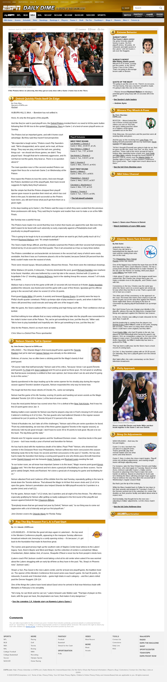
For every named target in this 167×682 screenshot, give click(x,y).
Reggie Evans (69, 296)
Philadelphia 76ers (54, 126)
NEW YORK (99, 2)
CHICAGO (64, 2)
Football (61, 639)
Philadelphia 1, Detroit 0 (79, 178)
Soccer (6, 658)
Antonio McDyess (45, 276)
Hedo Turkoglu (54, 459)
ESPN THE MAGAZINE (149, 643)
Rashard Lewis (71, 459)
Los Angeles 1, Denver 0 (80, 144)
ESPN (12, 8)
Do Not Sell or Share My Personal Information (89, 670)
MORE (33, 636)
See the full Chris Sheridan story (128, 167)
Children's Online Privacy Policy (88, 675)
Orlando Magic (39, 514)
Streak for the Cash (65, 646)
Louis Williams (118, 273)
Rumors (117, 20)
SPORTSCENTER (147, 649)
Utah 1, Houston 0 (77, 162)
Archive (14, 107)
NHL (40, 15)
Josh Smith (150, 153)
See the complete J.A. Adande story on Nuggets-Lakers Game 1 (42, 601)
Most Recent (90, 639)
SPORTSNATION (65, 651)
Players (64, 20)
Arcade (88, 650)
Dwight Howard (24, 459)
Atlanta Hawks (144, 157)
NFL (19, 15)
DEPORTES (23, 2)
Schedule (26, 20)
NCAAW (68, 15)
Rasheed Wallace (26, 240)
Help (14, 670)
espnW (149, 15)
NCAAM (58, 15)
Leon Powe (144, 140)
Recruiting (34, 655)
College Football (10, 652)
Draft (81, 20)
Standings (43, 20)
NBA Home (8, 20)
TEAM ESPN (145, 653)
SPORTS (102, 15)
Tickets (134, 20)
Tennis (33, 646)
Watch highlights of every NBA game (129, 226)
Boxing (33, 649)
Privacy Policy (48, 675)
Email (93, 29)
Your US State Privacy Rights (65, 675)
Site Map (142, 670)
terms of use (30, 626)
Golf (32, 642)
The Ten (89, 20)
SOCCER (90, 15)
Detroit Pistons (57, 123)
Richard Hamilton (85, 270)
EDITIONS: (7, 2)
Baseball (61, 642)
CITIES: (47, 2)
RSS (114, 649)
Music (87, 647)
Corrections (117, 642)
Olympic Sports (36, 658)
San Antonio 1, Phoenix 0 (80, 155)
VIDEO (88, 636)
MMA (33, 652)
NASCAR (79, 15)
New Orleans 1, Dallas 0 (80, 149)
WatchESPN (145, 636)
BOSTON (54, 2)
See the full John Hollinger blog (127, 507)
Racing (33, 639)
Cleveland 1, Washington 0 (80, 185)
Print (102, 29)
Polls (60, 654)
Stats (35, 20)
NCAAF (48, 15)
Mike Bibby (120, 155)
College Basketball (11, 655)
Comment (82, 29)
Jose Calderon (41, 370)
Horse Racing (36, 661)
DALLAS (74, 2)
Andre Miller (27, 296)
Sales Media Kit (49, 670)
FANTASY (138, 15)
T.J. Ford (26, 370)
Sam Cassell (128, 144)
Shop (127, 8)
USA (14, 2)
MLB (25, 15)
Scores (18, 20)
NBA (32, 15)
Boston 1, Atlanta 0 (77, 171)
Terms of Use (37, 675)
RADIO (160, 15)
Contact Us (117, 639)
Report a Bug (113, 670)
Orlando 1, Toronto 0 (78, 191)
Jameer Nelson (43, 353)
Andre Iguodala (95, 285)
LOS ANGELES (86, 2)
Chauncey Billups (46, 500)
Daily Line (116, 646)
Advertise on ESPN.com (32, 670)
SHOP (142, 646)
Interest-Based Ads (63, 670)
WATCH (127, 15)
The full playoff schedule (82, 198)
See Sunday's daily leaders (125, 99)
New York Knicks (81, 404)
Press (20, 670)
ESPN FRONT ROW (148, 656)
